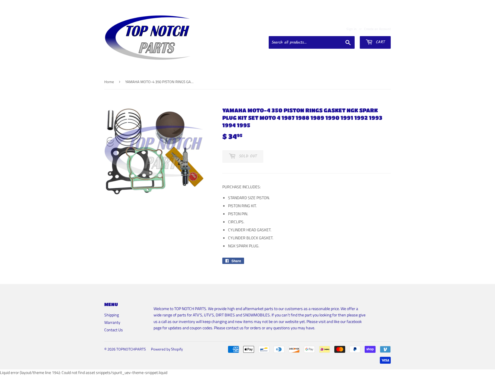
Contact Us (113, 330)
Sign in (351, 29)
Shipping (111, 315)
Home (109, 82)
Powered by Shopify (167, 349)
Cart (379, 42)
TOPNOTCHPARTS (131, 349)
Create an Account (377, 29)
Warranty (112, 322)
